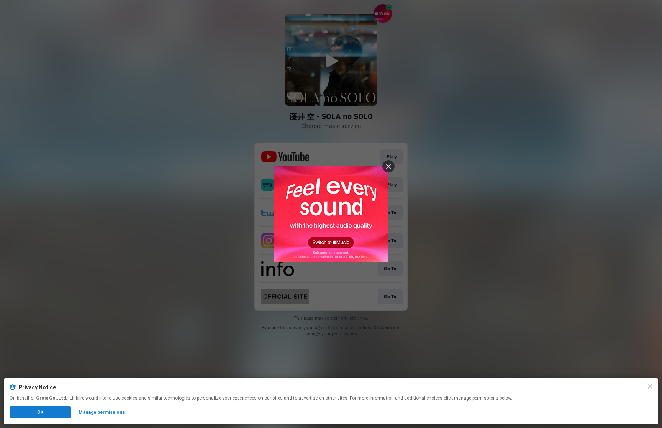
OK (40, 412)
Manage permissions (102, 412)
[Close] (650, 386)
